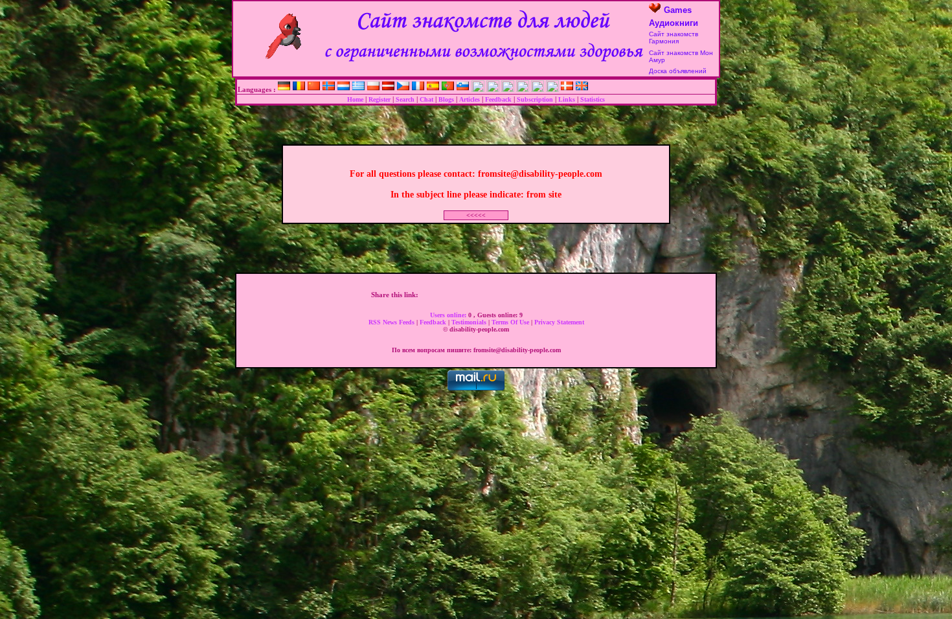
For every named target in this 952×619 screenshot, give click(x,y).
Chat (426, 99)
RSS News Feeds (392, 322)
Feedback (498, 99)
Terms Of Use (511, 322)
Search (405, 99)
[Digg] (453, 294)
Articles (469, 99)
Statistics (592, 99)
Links (566, 99)
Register (379, 99)
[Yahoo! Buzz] (467, 294)
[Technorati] (548, 294)
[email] (576, 294)
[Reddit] (535, 294)
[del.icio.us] (494, 294)
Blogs (446, 99)
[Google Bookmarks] (480, 294)
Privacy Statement (559, 322)
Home (355, 99)
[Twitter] (440, 294)
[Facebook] (426, 294)
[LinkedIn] (508, 294)
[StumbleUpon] (521, 294)
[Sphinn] (562, 294)
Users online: (449, 315)
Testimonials (469, 322)
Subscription (535, 99)
